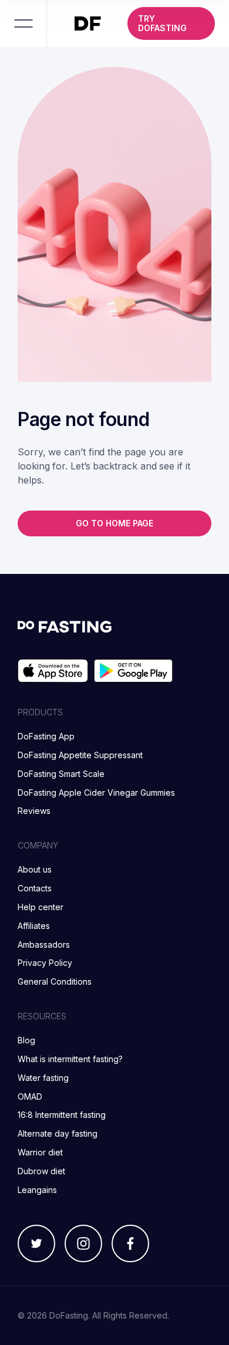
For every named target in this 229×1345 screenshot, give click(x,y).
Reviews (34, 811)
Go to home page (114, 523)
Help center (40, 907)
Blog (26, 1040)
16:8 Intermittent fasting (62, 1115)
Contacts (35, 888)
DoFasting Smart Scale (61, 774)
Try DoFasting (162, 23)
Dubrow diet (41, 1171)
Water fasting (43, 1078)
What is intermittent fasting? (70, 1059)
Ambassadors (44, 944)
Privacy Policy (45, 963)
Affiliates (34, 926)
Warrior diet (40, 1152)
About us (35, 869)
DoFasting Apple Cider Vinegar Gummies (96, 792)
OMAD (30, 1096)
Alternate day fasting (57, 1133)
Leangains (37, 1190)
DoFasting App (46, 736)
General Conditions (55, 981)
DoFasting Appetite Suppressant (80, 755)
